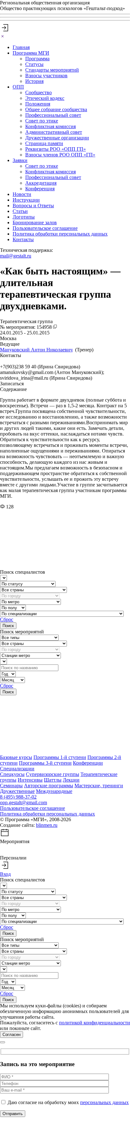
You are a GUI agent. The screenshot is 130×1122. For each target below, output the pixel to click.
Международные (54, 791)
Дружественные (17, 791)
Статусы (34, 64)
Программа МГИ (31, 53)
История (34, 81)
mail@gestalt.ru (15, 255)
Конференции (88, 763)
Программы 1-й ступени (59, 757)
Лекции (71, 780)
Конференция (40, 188)
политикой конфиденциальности (94, 1022)
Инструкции (26, 200)
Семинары (11, 785)
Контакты (23, 239)
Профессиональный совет (53, 115)
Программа (37, 58)
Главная (21, 47)
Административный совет (53, 132)
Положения (37, 103)
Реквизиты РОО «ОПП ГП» (55, 149)
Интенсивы (30, 780)
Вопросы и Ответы (33, 205)
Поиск (8, 625)
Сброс (6, 619)
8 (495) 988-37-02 (18, 796)
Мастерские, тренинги (98, 785)
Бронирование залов (35, 222)
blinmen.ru (46, 825)
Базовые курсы (16, 757)
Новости (22, 194)
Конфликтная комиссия (50, 126)
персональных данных (104, 1102)
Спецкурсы (12, 774)
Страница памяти (44, 143)
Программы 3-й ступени (45, 763)
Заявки (20, 160)
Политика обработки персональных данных (60, 233)
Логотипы (24, 217)
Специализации (17, 768)
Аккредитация (40, 183)
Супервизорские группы (52, 774)
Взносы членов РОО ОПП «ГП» (60, 154)
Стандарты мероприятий (52, 70)
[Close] (2, 36)
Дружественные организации (57, 137)
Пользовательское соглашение (45, 228)
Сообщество (38, 92)
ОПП (18, 86)
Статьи (20, 211)
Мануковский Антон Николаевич (36, 349)
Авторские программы (48, 785)
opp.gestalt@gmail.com (23, 802)
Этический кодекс (44, 98)
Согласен (12, 1034)
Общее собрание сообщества (56, 109)
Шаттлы (53, 780)
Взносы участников (46, 75)
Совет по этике (41, 120)
